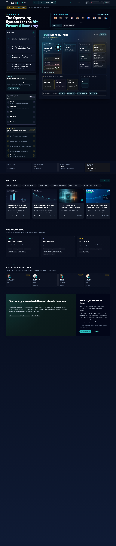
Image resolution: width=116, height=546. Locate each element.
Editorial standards (22, 320)
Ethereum (87, 249)
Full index (62, 93)
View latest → (105, 180)
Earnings (21, 249)
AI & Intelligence (30, 185)
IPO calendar (70, 93)
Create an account (85, 331)
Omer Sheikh (14, 59)
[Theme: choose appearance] (87, 2)
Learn (72, 2)
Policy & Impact (74, 185)
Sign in (107, 2)
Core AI (15, 249)
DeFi (87, 251)
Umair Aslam (14, 51)
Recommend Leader (69, 25)
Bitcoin (81, 249)
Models (62, 249)
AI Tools (53, 2)
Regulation (99, 249)
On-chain (93, 249)
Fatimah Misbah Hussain (13, 215)
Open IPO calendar (13, 88)
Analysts (42, 2)
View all (32, 96)
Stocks (35, 2)
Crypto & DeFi (44, 185)
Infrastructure (56, 249)
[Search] (101, 2)
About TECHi (12, 320)
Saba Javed (14, 68)
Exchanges (82, 251)
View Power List (57, 25)
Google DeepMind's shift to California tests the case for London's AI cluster (20, 39)
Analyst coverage (82, 93)
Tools (80, 2)
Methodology (93, 93)
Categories (27, 2)
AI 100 (47, 2)
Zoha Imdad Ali (15, 42)
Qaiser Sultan (37, 215)
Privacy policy (96, 331)
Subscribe (95, 2)
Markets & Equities (14, 185)
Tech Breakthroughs (59, 185)
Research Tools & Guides (92, 185)
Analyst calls (27, 249)
